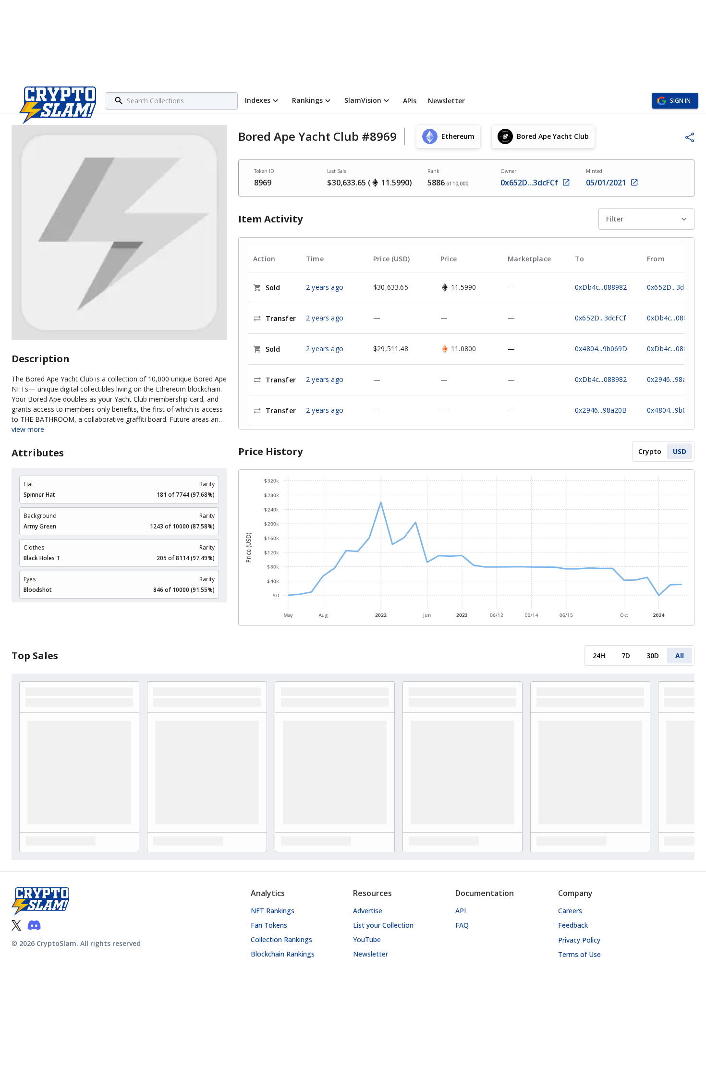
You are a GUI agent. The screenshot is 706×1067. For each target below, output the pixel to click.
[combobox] (181, 100)
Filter (614, 218)
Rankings (307, 100)
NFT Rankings (272, 910)
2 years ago (324, 287)
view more (28, 429)
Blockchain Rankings (283, 953)
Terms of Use (579, 954)
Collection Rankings (281, 939)
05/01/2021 (606, 182)
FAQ (462, 925)
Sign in (680, 101)
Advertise (367, 910)
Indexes (257, 100)
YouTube (367, 939)
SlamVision (362, 100)
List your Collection (383, 925)
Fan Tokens (269, 925)
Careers (570, 910)
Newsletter (370, 953)
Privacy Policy (579, 939)
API (460, 910)
